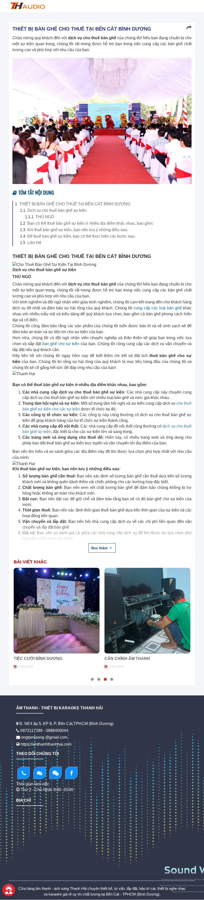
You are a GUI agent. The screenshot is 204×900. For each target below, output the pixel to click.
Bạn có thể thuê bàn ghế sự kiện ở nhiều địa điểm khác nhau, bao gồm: (90, 223)
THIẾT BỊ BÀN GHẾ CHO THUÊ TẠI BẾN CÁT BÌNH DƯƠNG (74, 204)
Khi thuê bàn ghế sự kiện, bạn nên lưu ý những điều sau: (77, 230)
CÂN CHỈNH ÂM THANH (36, 658)
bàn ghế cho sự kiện (60, 344)
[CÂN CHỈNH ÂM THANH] (57, 610)
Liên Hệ (34, 243)
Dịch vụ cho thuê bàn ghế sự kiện (57, 210)
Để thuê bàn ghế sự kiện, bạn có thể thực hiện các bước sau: (81, 236)
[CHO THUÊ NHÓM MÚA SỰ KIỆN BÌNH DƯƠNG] (147, 610)
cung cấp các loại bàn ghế (158, 308)
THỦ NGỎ (45, 217)
